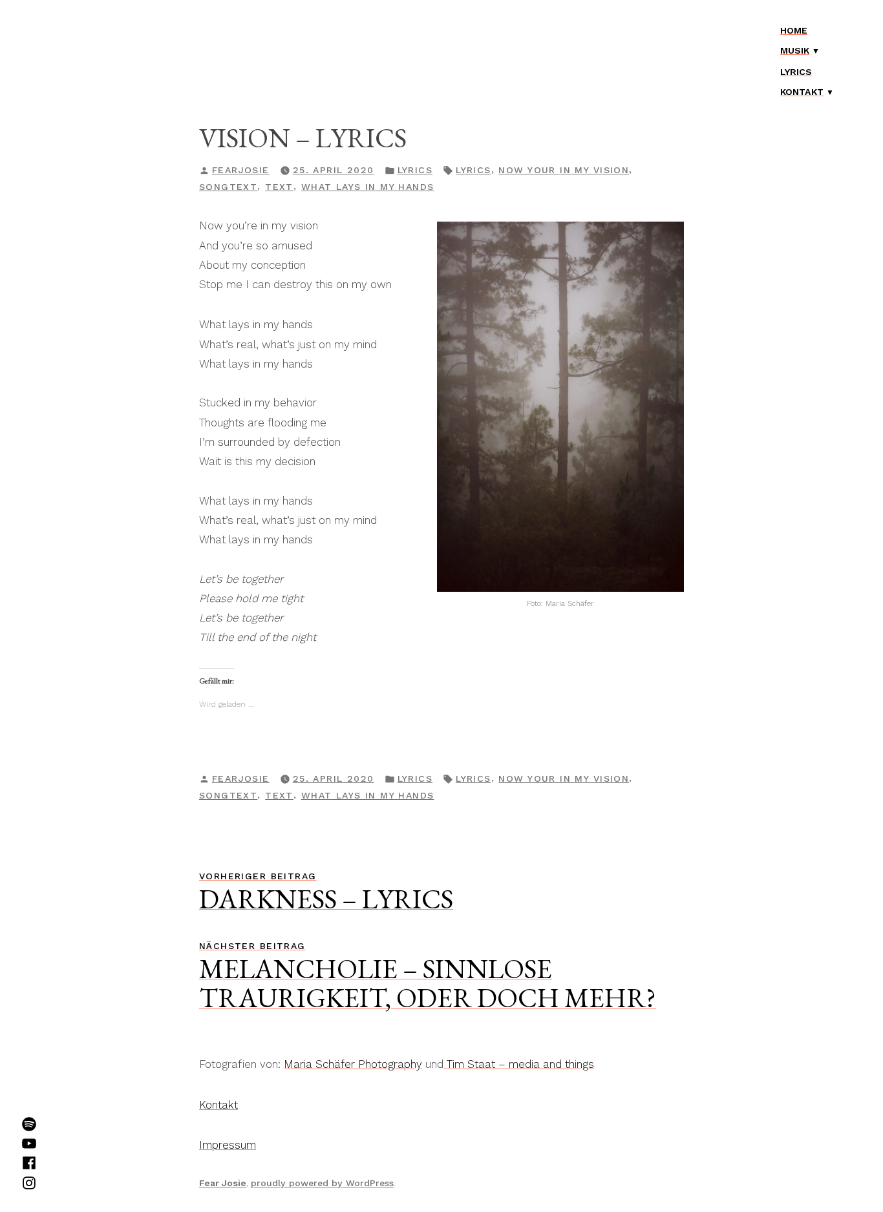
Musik (794, 50)
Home (793, 30)
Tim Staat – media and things (518, 1064)
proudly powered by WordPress (322, 1183)
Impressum (227, 1144)
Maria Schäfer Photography (353, 1064)
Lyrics (796, 72)
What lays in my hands (367, 187)
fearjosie (241, 170)
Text (279, 187)
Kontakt (802, 92)
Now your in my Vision (563, 170)
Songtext (228, 187)
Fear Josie (222, 1183)
